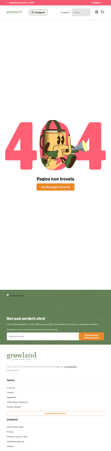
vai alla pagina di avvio (55, 187)
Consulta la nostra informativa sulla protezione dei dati (32, 329)
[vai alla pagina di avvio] (16, 12)
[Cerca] (87, 12)
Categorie (40, 12)
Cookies (10, 446)
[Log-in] (96, 12)
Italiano (97, 2)
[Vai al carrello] (102, 12)
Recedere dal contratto (55, 413)
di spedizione (70, 366)
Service (11, 380)
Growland (12, 419)
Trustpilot (65, 12)
